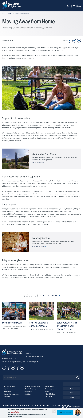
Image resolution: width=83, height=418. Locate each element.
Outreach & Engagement (11, 394)
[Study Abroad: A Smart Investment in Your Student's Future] (69, 311)
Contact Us (6, 362)
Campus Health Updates (32, 386)
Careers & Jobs (49, 386)
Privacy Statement (15, 362)
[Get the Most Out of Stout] (15, 159)
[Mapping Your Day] (15, 242)
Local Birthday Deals (12, 322)
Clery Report (48, 397)
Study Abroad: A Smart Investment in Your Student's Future (67, 326)
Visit (71, 388)
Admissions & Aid (9, 386)
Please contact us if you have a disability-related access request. (37, 406)
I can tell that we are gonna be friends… (38, 324)
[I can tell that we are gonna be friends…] (41, 311)
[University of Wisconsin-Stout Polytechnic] (12, 352)
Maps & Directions (30, 389)
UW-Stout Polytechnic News (22, 13)
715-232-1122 (31, 354)
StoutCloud (28, 394)
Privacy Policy (14, 412)
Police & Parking (50, 394)
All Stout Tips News (50, 295)
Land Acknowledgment (30, 362)
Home (3, 13)
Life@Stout (7, 391)
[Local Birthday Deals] (14, 311)
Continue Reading (38, 163)
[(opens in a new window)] (69, 41)
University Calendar (51, 389)
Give (71, 393)
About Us (10, 13)
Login (72, 397)
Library (47, 391)
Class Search (28, 391)
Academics (7, 389)
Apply (72, 384)
